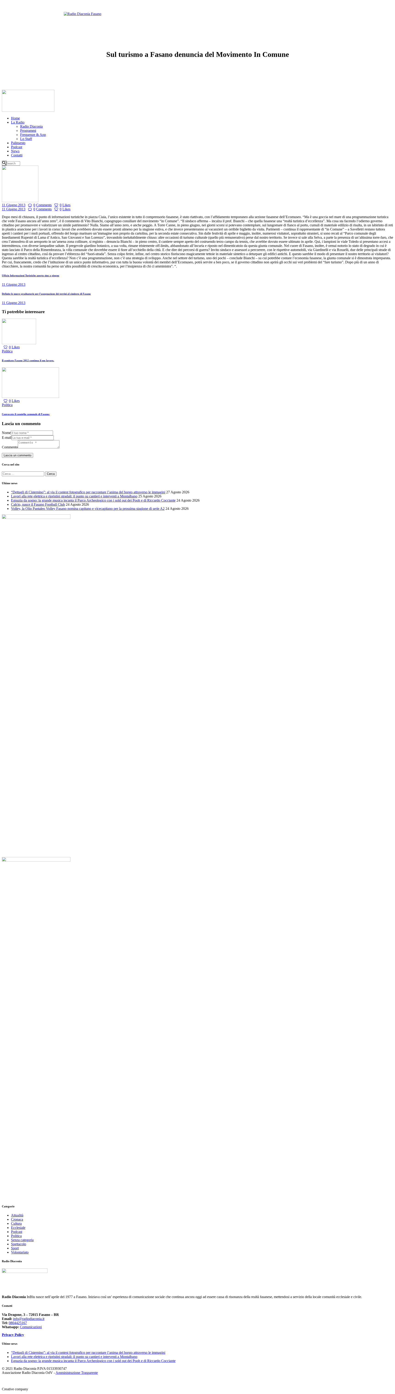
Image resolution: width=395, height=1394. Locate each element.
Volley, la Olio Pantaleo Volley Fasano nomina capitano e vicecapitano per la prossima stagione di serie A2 (88, 509)
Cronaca (17, 1219)
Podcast (16, 1232)
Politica (7, 351)
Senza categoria (22, 1240)
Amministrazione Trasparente (77, 1373)
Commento (10, 447)
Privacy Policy (13, 1335)
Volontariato (20, 1252)
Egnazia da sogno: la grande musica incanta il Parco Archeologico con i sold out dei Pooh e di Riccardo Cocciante (93, 500)
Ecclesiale (18, 1228)
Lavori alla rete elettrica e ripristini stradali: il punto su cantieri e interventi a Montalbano (74, 496)
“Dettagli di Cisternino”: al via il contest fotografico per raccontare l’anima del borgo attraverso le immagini (88, 492)
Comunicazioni (31, 1327)
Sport (15, 1248)
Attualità (17, 1215)
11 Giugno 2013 (13, 205)
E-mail (6, 437)
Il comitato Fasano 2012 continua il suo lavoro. (28, 360)
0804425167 (18, 1323)
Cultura (16, 1223)
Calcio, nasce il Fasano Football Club (38, 504)
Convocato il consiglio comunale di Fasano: (26, 414)
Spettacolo (18, 1244)
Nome (6, 433)
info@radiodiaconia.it (28, 1319)
